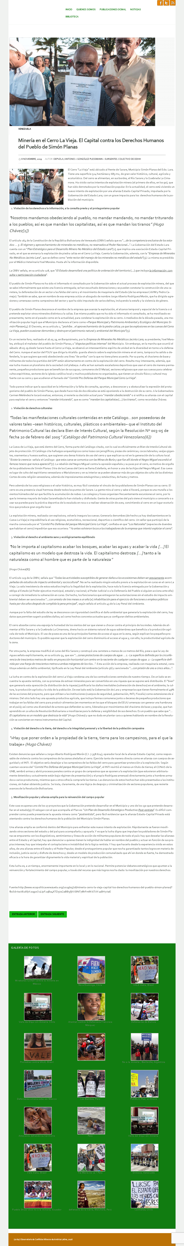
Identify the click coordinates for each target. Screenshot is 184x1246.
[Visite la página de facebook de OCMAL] (160, 2)
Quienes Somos (86, 9)
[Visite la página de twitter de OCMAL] (166, 2)
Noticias (135, 9)
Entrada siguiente (52, 914)
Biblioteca (72, 16)
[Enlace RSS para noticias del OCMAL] (173, 2)
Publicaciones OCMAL (113, 9)
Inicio (69, 9)
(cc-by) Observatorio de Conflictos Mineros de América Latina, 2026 (43, 1239)
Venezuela (24, 129)
